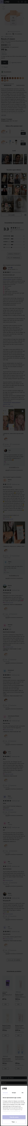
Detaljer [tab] (14, 1092)
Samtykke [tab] (5, 1092)
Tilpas (13, 1122)
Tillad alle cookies (14, 1117)
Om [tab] (22, 1092)
